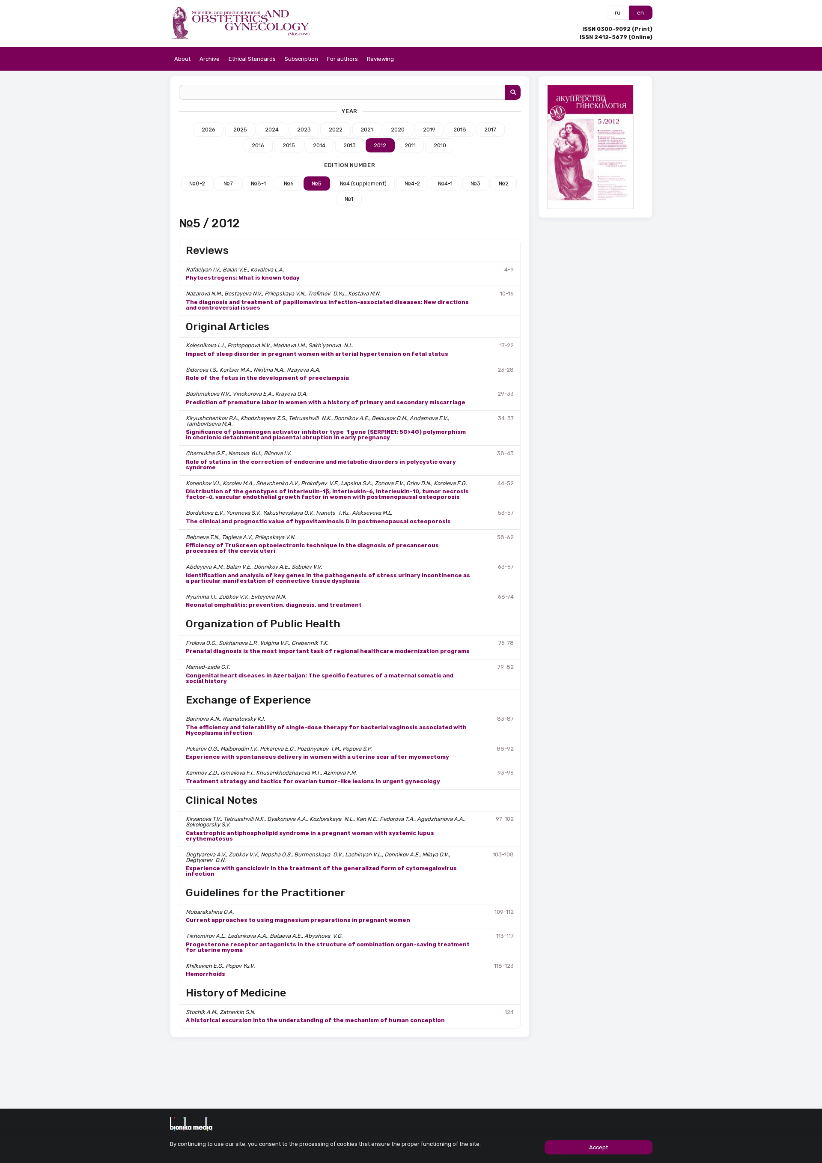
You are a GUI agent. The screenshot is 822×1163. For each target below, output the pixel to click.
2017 (490, 129)
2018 (459, 129)
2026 (208, 129)
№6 (289, 183)
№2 (504, 183)
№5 (317, 183)
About (182, 59)
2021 (366, 129)
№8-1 (258, 183)
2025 (240, 129)
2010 (440, 145)
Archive (210, 59)
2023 (304, 129)
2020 (398, 129)
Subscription (301, 59)
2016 (258, 145)
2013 (349, 145)
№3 (475, 183)
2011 (410, 145)
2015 (289, 145)
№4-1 (445, 183)
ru (617, 12)
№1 (349, 199)
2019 (429, 129)
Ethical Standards (252, 59)
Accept (598, 1147)
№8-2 (197, 183)
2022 (335, 129)
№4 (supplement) (363, 183)
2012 (380, 145)
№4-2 (412, 183)
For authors (342, 59)
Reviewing (380, 59)
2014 (319, 145)
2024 (272, 129)
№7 (228, 183)
